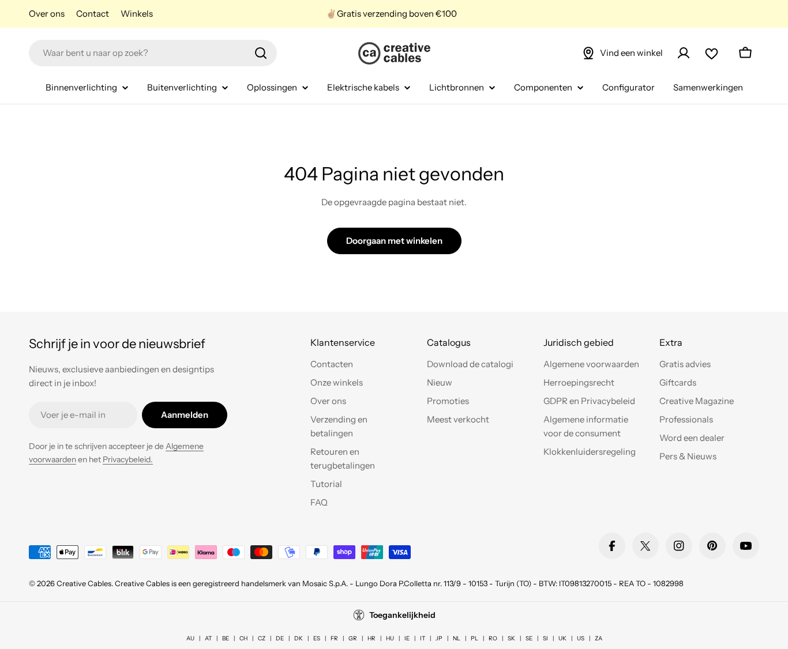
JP (439, 638)
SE (529, 638)
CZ (261, 638)
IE (407, 638)
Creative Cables (84, 583)
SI (545, 638)
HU (390, 638)
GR (352, 638)
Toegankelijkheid (402, 615)
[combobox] (153, 53)
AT (208, 638)
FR (334, 638)
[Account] (684, 53)
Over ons (47, 13)
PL (474, 638)
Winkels (137, 13)
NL (456, 638)
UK (562, 638)
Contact (92, 13)
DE (280, 638)
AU (190, 638)
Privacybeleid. (128, 459)
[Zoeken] (261, 53)
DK (298, 638)
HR (371, 638)
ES (316, 638)
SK (511, 638)
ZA (598, 638)
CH (243, 638)
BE (225, 638)
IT (422, 638)
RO (493, 638)
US (580, 638)
